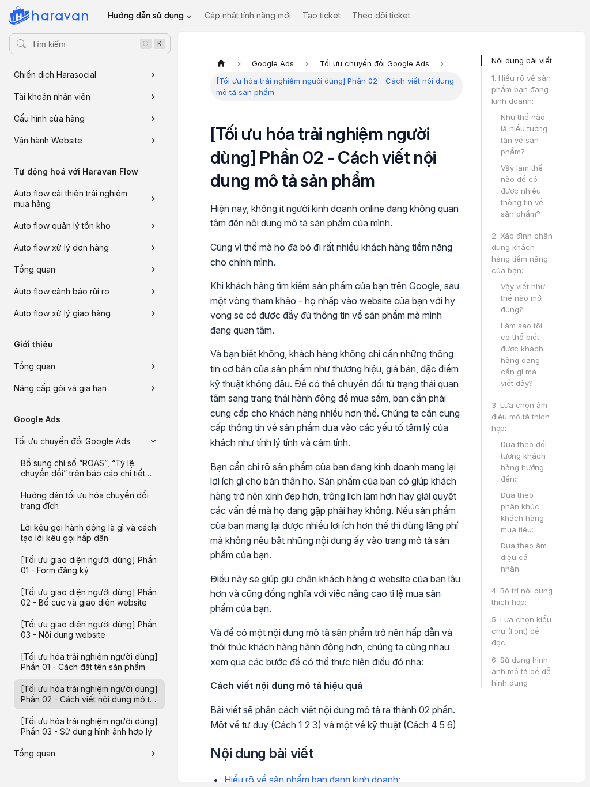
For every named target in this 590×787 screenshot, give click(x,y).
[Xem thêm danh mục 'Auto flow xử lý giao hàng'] (153, 313)
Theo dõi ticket (381, 15)
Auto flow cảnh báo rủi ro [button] (61, 291)
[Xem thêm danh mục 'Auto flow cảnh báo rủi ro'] (153, 291)
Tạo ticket (321, 15)
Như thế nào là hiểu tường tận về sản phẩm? (524, 134)
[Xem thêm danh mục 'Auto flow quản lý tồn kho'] (153, 226)
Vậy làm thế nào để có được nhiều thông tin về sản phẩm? (522, 190)
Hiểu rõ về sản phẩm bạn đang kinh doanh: (312, 779)
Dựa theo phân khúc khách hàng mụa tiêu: (522, 512)
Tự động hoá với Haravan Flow (76, 171)
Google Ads (37, 419)
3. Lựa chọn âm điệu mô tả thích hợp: (520, 416)
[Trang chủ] (221, 63)
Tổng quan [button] (34, 269)
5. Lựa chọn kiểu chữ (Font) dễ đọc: (521, 631)
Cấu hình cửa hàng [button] (49, 118)
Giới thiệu (33, 344)
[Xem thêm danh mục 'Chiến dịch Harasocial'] (153, 75)
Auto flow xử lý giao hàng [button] (62, 313)
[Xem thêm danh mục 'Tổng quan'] (153, 269)
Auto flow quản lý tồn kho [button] (62, 225)
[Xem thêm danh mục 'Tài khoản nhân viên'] (153, 97)
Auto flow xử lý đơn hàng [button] (61, 247)
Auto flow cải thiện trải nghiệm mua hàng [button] (70, 198)
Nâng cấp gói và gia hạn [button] (60, 388)
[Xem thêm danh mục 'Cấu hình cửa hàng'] (153, 118)
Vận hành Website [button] (48, 140)
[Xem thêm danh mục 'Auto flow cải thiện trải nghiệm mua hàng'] (153, 199)
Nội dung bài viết (521, 60)
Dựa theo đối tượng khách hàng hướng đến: (524, 461)
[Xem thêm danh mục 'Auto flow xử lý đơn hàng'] (153, 248)
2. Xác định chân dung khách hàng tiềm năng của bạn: (522, 253)
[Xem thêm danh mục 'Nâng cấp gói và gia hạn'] (153, 388)
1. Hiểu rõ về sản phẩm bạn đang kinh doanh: (521, 89)
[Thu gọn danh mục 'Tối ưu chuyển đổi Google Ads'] (153, 441)
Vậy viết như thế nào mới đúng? (523, 298)
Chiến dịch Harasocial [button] (55, 75)
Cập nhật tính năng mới (248, 15)
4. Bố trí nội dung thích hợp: (522, 596)
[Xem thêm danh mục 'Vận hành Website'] (153, 140)
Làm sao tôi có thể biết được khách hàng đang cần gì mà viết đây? (522, 354)
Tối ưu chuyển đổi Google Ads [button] (72, 441)
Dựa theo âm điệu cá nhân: (524, 557)
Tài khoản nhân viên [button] (52, 96)
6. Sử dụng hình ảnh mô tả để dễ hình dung (521, 671)
